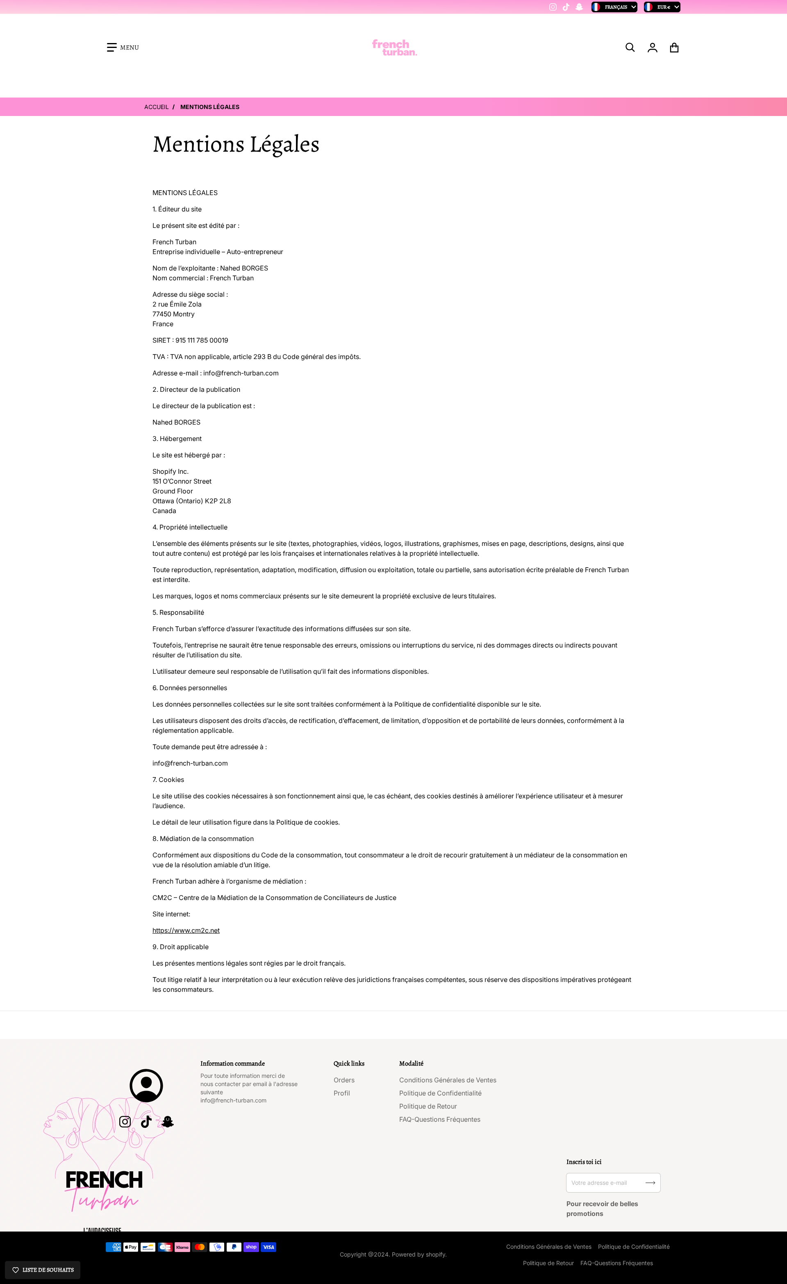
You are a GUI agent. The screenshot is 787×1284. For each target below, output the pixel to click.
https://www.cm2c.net (186, 930)
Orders (344, 1080)
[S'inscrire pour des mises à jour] (650, 1182)
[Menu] (123, 47)
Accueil (156, 106)
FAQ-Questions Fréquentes (439, 1119)
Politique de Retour (428, 1106)
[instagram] (553, 7)
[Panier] (674, 47)
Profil (342, 1093)
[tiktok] (566, 7)
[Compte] (653, 47)
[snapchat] (579, 7)
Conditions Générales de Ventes (447, 1080)
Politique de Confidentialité (440, 1093)
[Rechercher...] (630, 47)
